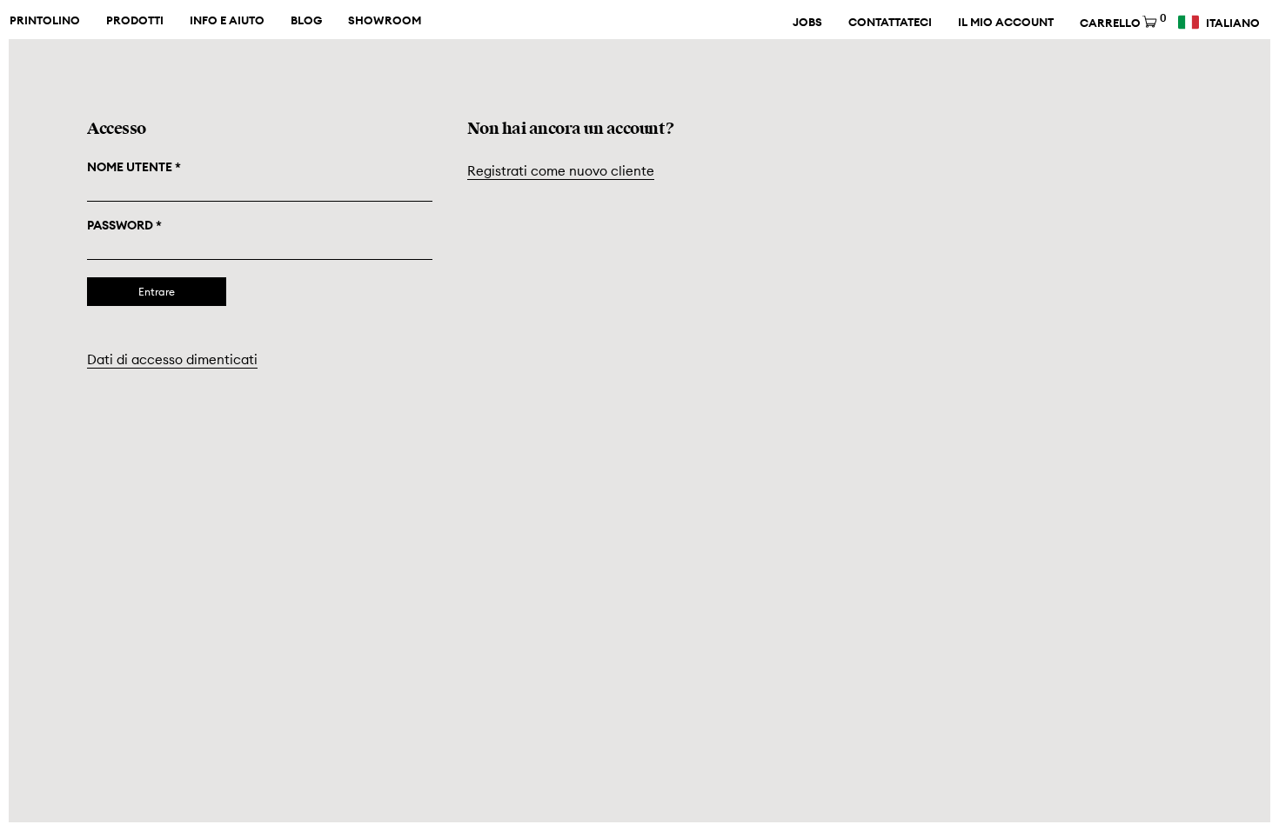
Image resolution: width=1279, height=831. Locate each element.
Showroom (384, 21)
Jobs (807, 23)
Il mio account (1006, 23)
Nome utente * (134, 167)
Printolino (45, 21)
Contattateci (890, 23)
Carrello (1122, 22)
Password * (124, 225)
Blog (306, 21)
